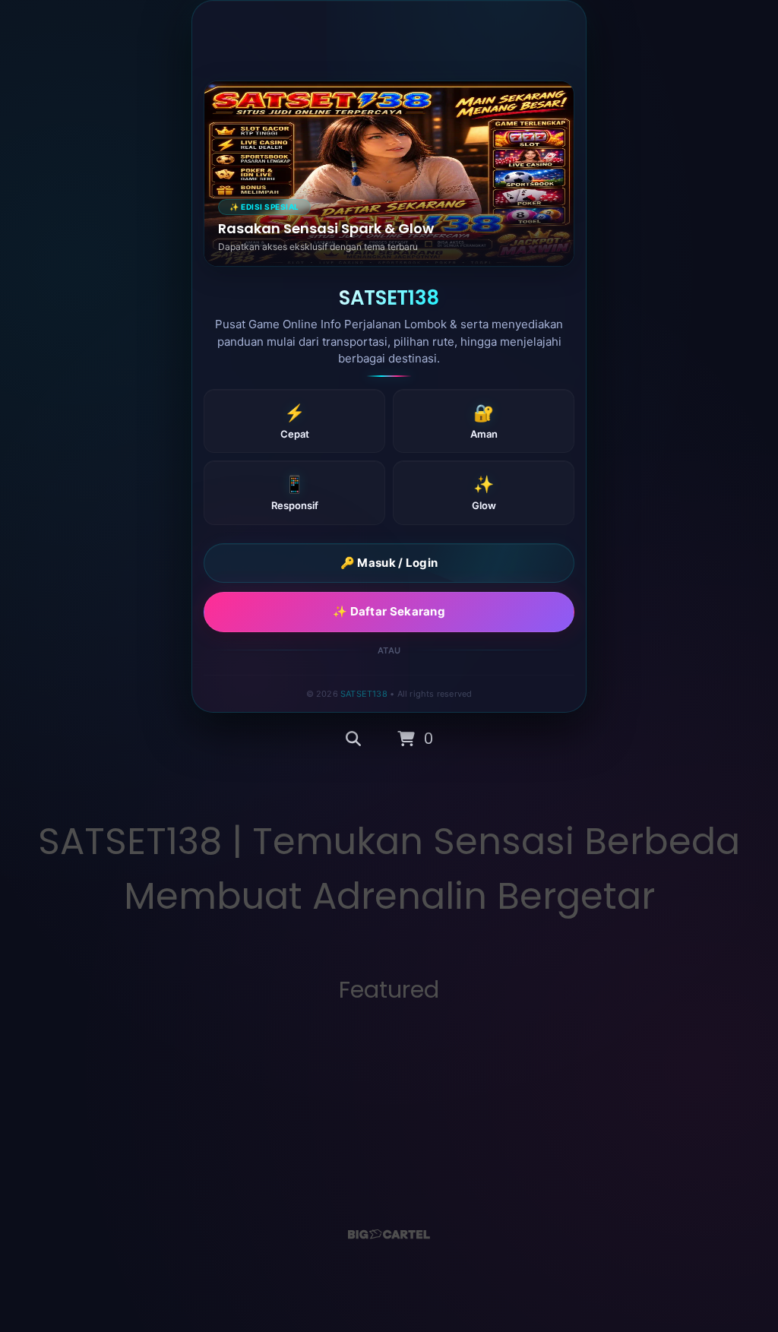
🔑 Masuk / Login (389, 562)
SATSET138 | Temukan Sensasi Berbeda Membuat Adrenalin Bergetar (389, 869)
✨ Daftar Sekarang (389, 611)
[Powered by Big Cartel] (389, 1234)
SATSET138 (363, 693)
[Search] (353, 739)
